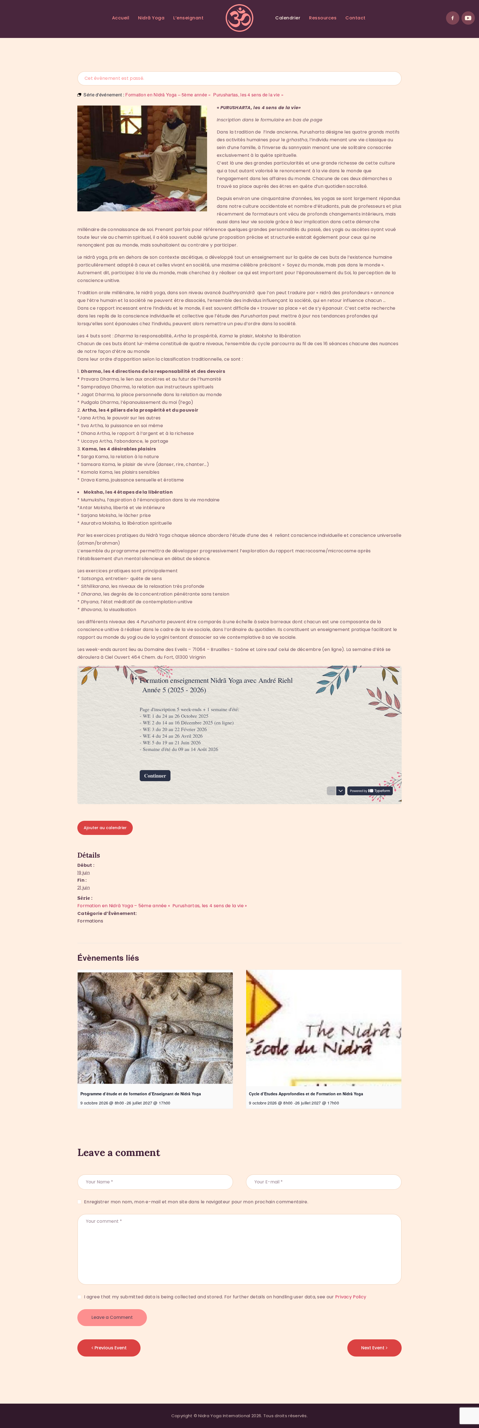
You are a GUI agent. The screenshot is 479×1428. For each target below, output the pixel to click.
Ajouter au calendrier (105, 827)
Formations (90, 921)
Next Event (372, 1348)
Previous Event (111, 1348)
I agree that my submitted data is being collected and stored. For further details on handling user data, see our (225, 1297)
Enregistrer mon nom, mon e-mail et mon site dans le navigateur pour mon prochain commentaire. (196, 1202)
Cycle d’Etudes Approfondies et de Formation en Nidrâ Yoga (306, 1093)
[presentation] (155, 1028)
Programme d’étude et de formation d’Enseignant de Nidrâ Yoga (140, 1093)
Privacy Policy (350, 1297)
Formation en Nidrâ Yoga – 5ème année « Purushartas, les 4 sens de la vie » (162, 906)
